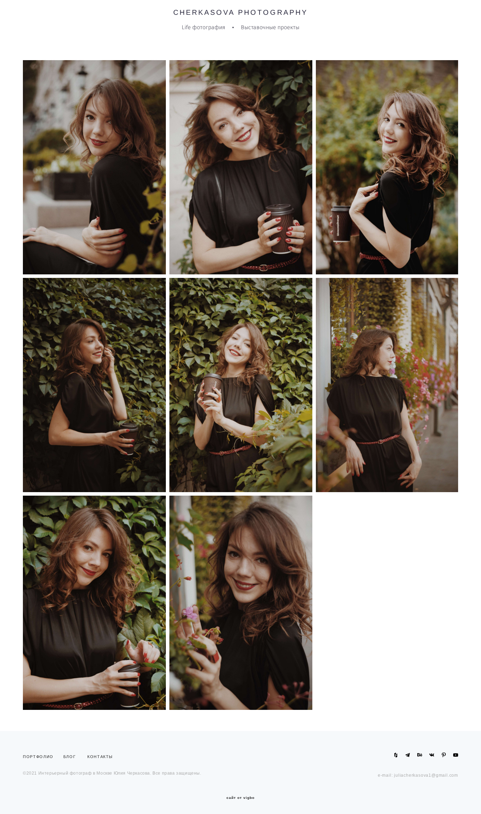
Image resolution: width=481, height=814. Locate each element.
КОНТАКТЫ (100, 757)
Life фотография (203, 27)
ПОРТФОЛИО (40, 757)
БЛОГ (69, 757)
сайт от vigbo (240, 798)
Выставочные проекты (270, 27)
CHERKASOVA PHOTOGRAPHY (240, 12)
